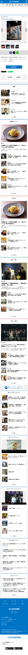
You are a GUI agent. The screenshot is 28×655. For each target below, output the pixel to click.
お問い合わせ (4, 622)
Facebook (12, 612)
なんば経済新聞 (14, 2)
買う (16, 4)
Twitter (15, 612)
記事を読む (14, 67)
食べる (7, 4)
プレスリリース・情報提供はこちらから (9, 619)
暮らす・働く (20, 4)
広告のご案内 (4, 624)
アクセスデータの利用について (7, 621)
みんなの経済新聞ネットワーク (14, 638)
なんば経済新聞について (6, 617)
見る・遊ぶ (12, 4)
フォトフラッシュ (4, 16)
